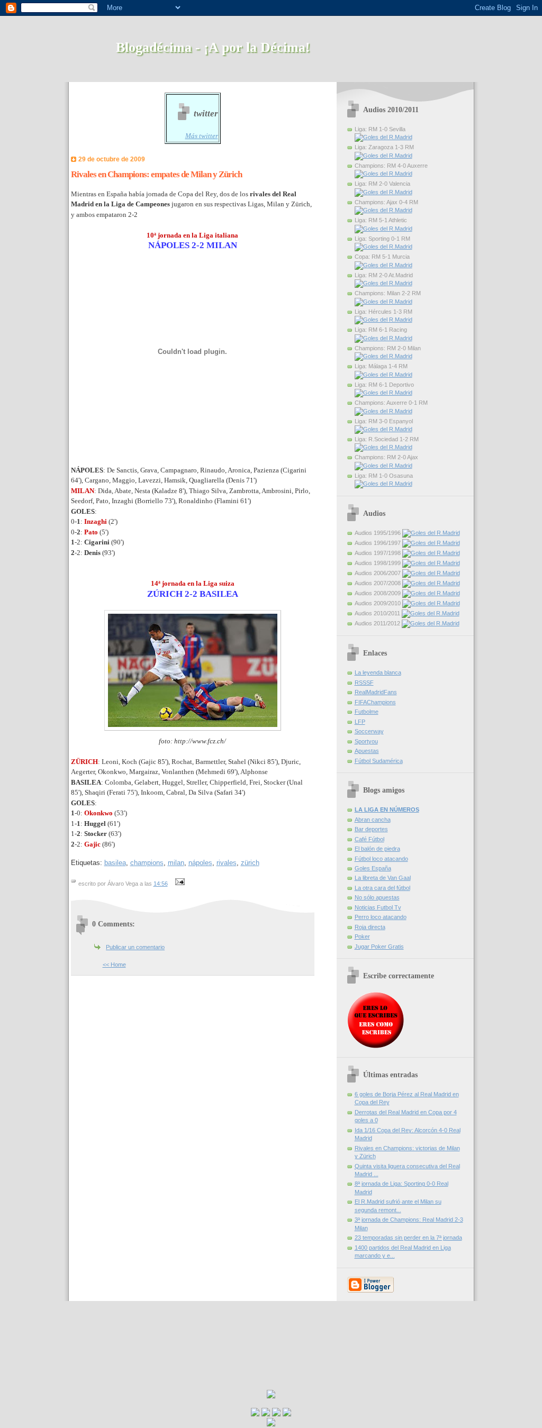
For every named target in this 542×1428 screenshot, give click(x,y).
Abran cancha (373, 819)
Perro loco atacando (380, 917)
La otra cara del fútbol (382, 888)
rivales (226, 863)
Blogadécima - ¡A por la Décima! (213, 47)
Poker (362, 936)
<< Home (114, 964)
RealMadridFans (376, 692)
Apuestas (367, 751)
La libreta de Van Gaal (383, 878)
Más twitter (201, 136)
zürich (250, 863)
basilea (115, 863)
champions (147, 863)
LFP (360, 721)
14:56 (160, 883)
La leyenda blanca (378, 672)
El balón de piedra (377, 848)
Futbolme (366, 711)
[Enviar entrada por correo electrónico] (178, 883)
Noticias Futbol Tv (378, 907)
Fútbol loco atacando (381, 859)
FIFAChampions (375, 702)
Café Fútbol (369, 839)
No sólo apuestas (377, 897)
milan (176, 863)
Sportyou (366, 741)
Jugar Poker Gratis (379, 946)
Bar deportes (371, 829)
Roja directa (370, 927)
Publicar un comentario (135, 947)
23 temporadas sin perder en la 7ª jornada (408, 1237)
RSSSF (364, 682)
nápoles (200, 863)
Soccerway (369, 731)
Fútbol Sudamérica (379, 761)
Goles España (373, 868)
